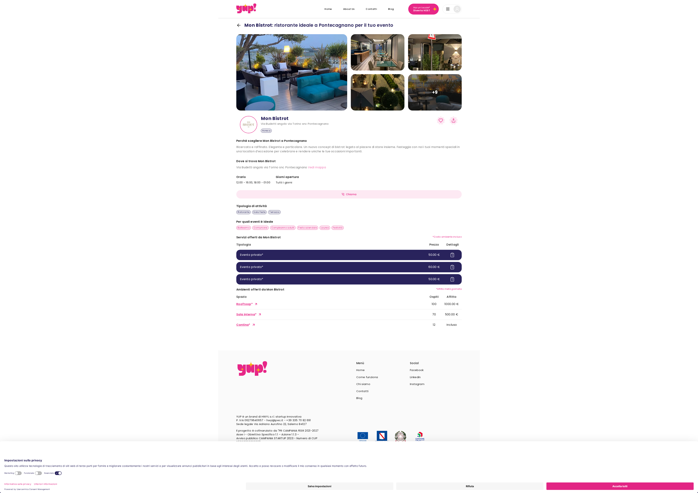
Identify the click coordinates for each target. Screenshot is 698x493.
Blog (391, 9)
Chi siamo (363, 384)
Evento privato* (251, 255)
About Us (349, 9)
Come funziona (367, 377)
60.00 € (434, 267)
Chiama (351, 194)
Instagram (417, 384)
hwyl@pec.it (274, 420)
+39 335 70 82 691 (298, 420)
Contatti (371, 9)
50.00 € (434, 255)
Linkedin (415, 377)
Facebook (417, 370)
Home (328, 9)
